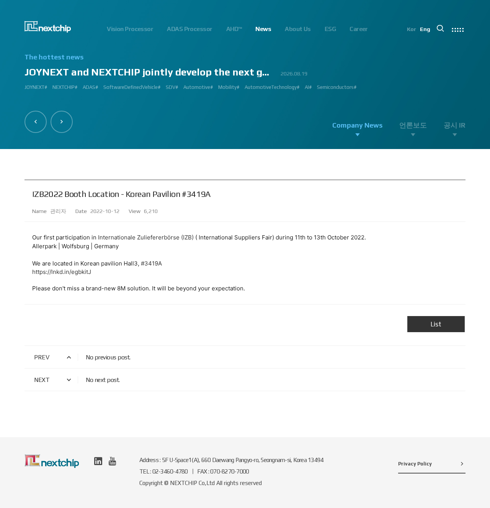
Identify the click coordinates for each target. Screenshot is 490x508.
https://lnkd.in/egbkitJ (61, 271)
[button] (35, 122)
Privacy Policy (415, 464)
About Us (298, 29)
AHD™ (234, 29)
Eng (425, 29)
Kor (411, 29)
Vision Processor (130, 29)
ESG (330, 29)
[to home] (47, 27)
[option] (245, 75)
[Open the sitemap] (458, 28)
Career (359, 29)
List (436, 324)
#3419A (151, 263)
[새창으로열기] (98, 461)
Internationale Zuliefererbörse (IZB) (146, 237)
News (263, 29)
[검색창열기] (440, 28)
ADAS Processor (189, 29)
